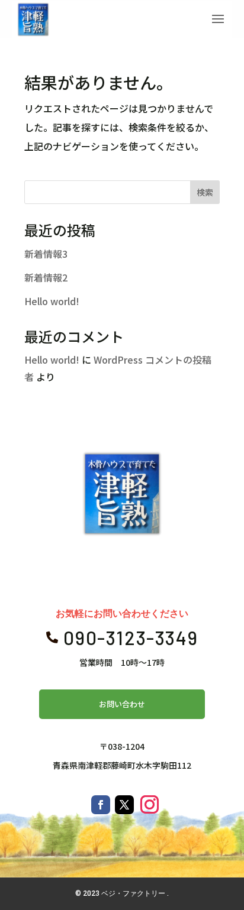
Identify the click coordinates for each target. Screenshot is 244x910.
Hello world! (51, 301)
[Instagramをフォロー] (149, 804)
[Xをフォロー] (124, 804)
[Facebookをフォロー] (100, 804)
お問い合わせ (122, 704)
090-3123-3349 (130, 637)
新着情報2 (46, 277)
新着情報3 (46, 254)
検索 (205, 192)
